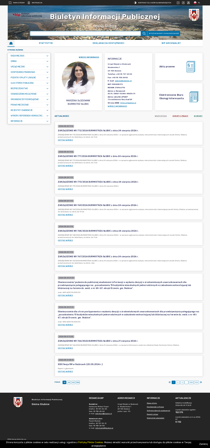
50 (73, 382)
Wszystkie (161, 116)
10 (64, 382)
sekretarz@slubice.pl (103, 414)
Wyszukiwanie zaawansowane (164, 33)
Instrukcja (37, 3)
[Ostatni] (201, 382)
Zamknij (203, 444)
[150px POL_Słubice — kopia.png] (194, 15)
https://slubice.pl (128, 103)
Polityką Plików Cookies (90, 442)
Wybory (198, 116)
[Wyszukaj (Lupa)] (144, 33)
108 (191, 382)
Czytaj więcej (65, 140)
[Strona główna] (11, 43)
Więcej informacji (117, 106)
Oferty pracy (180, 116)
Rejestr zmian (152, 414)
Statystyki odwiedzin (155, 418)
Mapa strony (19, 3)
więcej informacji (89, 57)
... (186, 382)
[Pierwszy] (170, 382)
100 (77, 382)
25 (69, 382)
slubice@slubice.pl (123, 81)
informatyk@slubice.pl (104, 428)
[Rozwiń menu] (47, 56)
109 (196, 382)
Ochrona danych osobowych (158, 411)
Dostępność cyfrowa (155, 407)
